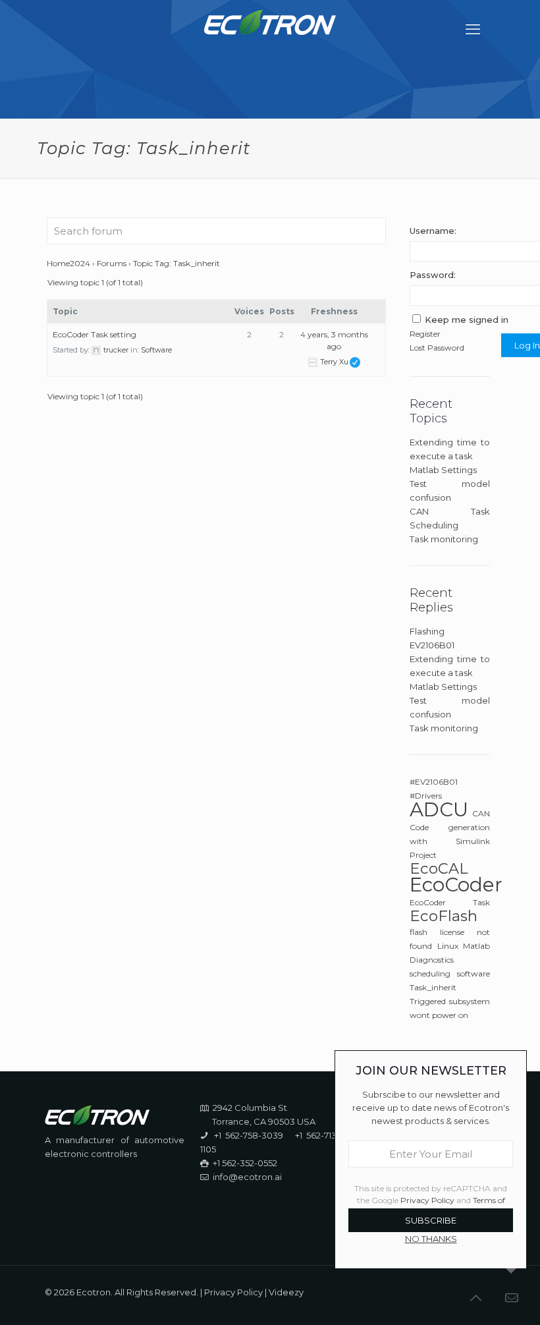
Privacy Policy (233, 1292)
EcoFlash (443, 916)
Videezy (286, 1292)
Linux (447, 946)
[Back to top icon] (477, 1298)
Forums (111, 263)
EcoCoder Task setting (94, 334)
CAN (481, 813)
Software (156, 349)
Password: (433, 274)
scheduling (430, 973)
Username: (433, 230)
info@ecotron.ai (247, 1176)
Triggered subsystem (450, 1001)
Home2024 (68, 263)
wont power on (439, 1015)
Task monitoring (444, 539)
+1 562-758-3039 (248, 1135)
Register (425, 334)
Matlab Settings (443, 470)
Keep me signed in (466, 319)
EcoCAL (439, 868)
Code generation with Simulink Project (450, 841)
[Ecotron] (270, 29)
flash (418, 932)
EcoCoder (456, 884)
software (473, 973)
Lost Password (437, 347)
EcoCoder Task (450, 902)
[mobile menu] (474, 29)
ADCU (439, 809)
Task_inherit (433, 987)
